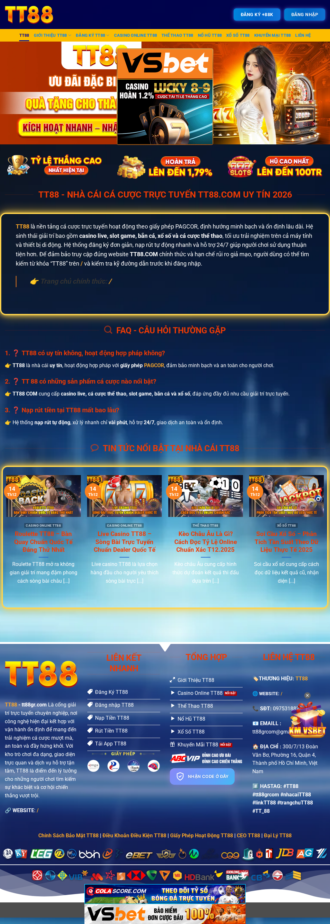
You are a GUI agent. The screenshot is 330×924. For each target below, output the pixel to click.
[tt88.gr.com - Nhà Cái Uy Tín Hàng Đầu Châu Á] (33, 14)
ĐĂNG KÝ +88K (257, 14)
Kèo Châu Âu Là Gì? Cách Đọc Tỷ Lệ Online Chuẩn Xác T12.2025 (205, 541)
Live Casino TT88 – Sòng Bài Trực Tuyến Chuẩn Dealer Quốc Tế (124, 541)
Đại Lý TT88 (278, 835)
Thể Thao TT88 (177, 35)
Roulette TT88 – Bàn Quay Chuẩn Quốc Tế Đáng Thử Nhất (43, 541)
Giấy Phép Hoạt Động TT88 (201, 835)
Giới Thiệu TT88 (50, 35)
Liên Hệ (303, 35)
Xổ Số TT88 (238, 35)
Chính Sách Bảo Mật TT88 (68, 835)
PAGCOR (154, 365)
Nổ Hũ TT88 (210, 35)
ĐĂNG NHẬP (304, 14)
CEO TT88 (248, 835)
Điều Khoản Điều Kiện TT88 (134, 835)
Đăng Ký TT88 (90, 35)
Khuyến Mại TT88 (272, 35)
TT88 (24, 35)
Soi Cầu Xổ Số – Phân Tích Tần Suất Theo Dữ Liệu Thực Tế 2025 (286, 541)
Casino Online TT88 (135, 35)
